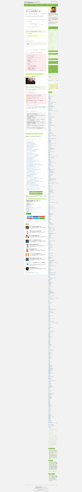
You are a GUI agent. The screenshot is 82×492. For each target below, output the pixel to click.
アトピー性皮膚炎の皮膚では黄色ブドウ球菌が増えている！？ (33, 154)
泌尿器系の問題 (50, 364)
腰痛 (36, 5)
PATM (49, 239)
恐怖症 (49, 307)
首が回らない (49, 266)
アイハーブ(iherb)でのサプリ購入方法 (52, 72)
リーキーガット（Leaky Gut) (51, 295)
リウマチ (49, 377)
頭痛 (31, 5)
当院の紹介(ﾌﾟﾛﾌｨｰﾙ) (32, 4)
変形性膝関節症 (50, 420)
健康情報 (49, 334)
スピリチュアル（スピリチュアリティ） (52, 380)
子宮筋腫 (49, 248)
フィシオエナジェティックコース (29, 106)
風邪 (48, 300)
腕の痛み (49, 159)
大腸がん (49, 289)
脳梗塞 (49, 353)
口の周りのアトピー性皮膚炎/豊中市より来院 (31, 144)
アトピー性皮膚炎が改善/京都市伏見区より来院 (32, 174)
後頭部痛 (49, 303)
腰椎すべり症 (49, 219)
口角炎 (49, 310)
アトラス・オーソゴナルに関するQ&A (52, 178)
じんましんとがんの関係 (29, 148)
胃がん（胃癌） (50, 144)
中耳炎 (49, 131)
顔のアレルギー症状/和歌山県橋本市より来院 (33, 23)
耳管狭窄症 (49, 337)
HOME (26, 4)
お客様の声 (52, 4)
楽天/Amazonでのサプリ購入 (51, 73)
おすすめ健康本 (50, 161)
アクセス (40, 200)
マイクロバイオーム (50, 333)
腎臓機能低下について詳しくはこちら (32, 69)
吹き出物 (49, 323)
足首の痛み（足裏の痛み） (51, 424)
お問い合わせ (47, 4)
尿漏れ (49, 155)
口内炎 (49, 188)
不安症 (49, 360)
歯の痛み (49, 343)
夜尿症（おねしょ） (50, 263)
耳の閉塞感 (49, 277)
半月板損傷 (49, 165)
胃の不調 (49, 273)
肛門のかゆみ (50, 442)
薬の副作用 (49, 340)
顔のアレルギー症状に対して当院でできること (34, 26)
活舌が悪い (54, 440)
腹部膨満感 (49, 270)
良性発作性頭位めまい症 (50, 149)
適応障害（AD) (49, 352)
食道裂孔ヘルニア (50, 185)
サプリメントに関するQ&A (51, 166)
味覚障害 (49, 342)
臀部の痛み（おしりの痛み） (51, 416)
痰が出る (49, 114)
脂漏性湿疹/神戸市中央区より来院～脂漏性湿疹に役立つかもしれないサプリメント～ (36, 181)
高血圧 (49, 359)
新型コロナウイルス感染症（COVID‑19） (52, 135)
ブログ (26, 5)
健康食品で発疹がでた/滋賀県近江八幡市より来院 (32, 146)
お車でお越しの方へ (51, 52)
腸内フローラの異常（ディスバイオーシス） (52, 156)
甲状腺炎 (49, 441)
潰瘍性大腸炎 (49, 119)
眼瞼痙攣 (49, 276)
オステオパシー (50, 296)
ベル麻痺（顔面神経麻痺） (51, 432)
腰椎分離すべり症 (50, 121)
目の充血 (54, 441)
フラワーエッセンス (50, 349)
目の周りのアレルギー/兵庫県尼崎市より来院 (31, 150)
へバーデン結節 (50, 132)
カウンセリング (50, 381)
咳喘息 (49, 134)
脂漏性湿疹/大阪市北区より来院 (30, 175)
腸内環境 (49, 126)
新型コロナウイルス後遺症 (51, 182)
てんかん (49, 347)
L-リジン (49, 236)
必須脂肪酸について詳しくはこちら (32, 61)
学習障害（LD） (50, 336)
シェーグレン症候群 (50, 255)
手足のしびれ (49, 406)
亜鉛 (48, 238)
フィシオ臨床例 (50, 64)
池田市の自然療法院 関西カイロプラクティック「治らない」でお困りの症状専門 (41, 488)
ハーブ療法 (49, 230)
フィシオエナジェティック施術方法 (52, 309)
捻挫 (48, 226)
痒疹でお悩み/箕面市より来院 (30, 176)
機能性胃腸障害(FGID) (50, 191)
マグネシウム (49, 285)
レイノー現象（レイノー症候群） (51, 229)
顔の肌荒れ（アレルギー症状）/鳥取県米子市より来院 (32, 172)
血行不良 (49, 319)
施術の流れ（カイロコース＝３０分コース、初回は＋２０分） (53, 36)
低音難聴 (49, 433)
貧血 (48, 118)
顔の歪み (49, 400)
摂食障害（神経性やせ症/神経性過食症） (52, 272)
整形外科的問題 (50, 396)
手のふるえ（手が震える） (51, 350)
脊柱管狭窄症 (49, 413)
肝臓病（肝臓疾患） (50, 354)
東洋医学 (49, 426)
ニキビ (49, 275)
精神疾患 (49, 242)
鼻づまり (49, 324)
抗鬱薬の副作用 (50, 98)
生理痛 (49, 374)
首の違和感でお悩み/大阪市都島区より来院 (34, 235)
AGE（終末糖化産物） (50, 327)
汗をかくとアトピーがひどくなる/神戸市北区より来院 (32, 156)
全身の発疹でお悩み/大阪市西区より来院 (31, 182)
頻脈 (48, 256)
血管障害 (49, 357)
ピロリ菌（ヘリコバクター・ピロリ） (52, 162)
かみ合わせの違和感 (50, 302)
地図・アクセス (36, 4)
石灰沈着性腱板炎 (50, 154)
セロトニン (49, 205)
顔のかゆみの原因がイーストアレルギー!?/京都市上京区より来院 (34, 169)
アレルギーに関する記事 (31, 27)
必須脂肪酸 (49, 97)
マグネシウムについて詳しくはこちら (32, 59)
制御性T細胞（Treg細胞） (51, 434)
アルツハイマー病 (50, 104)
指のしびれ (49, 139)
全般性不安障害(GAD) (50, 213)
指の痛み (49, 407)
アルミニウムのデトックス (51, 199)
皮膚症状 (49, 384)
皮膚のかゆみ (49, 198)
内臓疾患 (49, 367)
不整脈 (49, 128)
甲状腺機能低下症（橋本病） (51, 393)
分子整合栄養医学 (50, 283)
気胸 (48, 195)
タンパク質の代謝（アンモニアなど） (52, 145)
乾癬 (48, 297)
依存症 (49, 346)
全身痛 (49, 399)
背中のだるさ (55, 442)
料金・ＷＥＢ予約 (42, 4)
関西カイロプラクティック (29, 206)
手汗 (48, 181)
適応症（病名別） (47, 5)
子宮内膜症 (49, 209)
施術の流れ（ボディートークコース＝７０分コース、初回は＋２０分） (53, 42)
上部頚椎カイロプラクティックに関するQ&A (52, 262)
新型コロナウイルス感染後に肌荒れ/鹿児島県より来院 (32, 177)
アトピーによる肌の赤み (29, 152)
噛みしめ (49, 332)
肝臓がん (49, 101)
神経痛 (49, 95)
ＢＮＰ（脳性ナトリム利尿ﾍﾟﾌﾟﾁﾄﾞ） (52, 447)
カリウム (49, 250)
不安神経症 (49, 176)
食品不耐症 (49, 193)
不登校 (49, 329)
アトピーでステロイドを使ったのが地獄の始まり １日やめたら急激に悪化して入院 (35, 178)
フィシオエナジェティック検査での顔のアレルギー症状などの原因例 (36, 24)
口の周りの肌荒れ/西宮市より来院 (30, 145)
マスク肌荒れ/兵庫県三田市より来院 (30, 171)
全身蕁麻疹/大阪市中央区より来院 (30, 153)
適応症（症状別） (52, 5)
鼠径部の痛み (49, 141)
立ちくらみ (49, 252)
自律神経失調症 (50, 387)
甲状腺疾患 (49, 306)
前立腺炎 (55, 434)
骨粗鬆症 (49, 146)
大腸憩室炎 (49, 109)
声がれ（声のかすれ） (50, 293)
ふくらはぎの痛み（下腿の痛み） (51, 125)
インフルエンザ (50, 215)
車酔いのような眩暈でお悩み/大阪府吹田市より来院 (35, 226)
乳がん (49, 201)
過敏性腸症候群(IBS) (50, 370)
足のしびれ (49, 232)
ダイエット (49, 379)
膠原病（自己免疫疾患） (50, 376)
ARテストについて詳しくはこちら (30, 91)
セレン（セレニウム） (50, 115)
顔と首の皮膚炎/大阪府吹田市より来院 (31, 157)
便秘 (48, 389)
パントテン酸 (49, 243)
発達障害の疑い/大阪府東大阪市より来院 (34, 244)
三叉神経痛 (49, 401)
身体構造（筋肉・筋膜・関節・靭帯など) (52, 138)
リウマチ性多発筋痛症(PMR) (51, 172)
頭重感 (49, 316)
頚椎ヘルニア (49, 186)
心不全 (49, 287)
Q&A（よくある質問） (51, 60)
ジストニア (49, 330)
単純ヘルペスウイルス (50, 249)
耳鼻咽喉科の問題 (50, 366)
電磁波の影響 (49, 222)
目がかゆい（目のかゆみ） (51, 312)
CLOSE (43, 21)
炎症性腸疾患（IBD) (50, 105)
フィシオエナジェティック (32, 195)
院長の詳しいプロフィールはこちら (52, 23)
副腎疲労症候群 (50, 394)
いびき (49, 245)
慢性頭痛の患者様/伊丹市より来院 (33, 267)
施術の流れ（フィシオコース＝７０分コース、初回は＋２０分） (53, 38)
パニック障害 (49, 390)
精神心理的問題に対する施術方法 (51, 169)
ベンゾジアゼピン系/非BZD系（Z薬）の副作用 (53, 322)
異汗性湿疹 (52, 441)
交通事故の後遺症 (50, 397)
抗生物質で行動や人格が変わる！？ (30, 147)
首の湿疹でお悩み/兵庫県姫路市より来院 (31, 183)
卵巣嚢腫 (49, 280)
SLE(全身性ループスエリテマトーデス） (52, 265)
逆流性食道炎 (49, 369)
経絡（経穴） (49, 142)
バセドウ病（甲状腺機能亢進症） (51, 148)
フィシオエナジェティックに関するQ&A (52, 102)
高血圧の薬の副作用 (50, 269)
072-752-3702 (54, 1)
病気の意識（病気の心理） (51, 171)
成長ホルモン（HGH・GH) (51, 196)
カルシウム (49, 99)
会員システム (50, 56)
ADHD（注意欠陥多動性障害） (51, 292)
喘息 (48, 305)
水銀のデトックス (50, 246)
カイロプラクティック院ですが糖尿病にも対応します (35, 253)
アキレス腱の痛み (50, 122)
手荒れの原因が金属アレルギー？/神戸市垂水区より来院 (33, 149)
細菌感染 (49, 313)
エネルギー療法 (50, 356)
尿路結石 (49, 168)
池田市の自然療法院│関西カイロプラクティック (32, 2)
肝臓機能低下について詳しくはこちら (32, 67)
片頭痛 (49, 208)
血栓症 (49, 317)
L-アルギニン (49, 124)
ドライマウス (49, 240)
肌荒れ (49, 259)
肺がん (52, 442)
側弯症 (49, 414)
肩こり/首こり (42, 5)
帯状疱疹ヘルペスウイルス (51, 206)
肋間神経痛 (49, 410)
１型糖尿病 (49, 136)
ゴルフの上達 (49, 129)
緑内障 (49, 326)
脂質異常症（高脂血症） (50, 253)
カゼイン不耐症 (50, 218)
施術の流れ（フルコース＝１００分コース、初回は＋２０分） (53, 40)
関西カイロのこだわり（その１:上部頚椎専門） (53, 31)
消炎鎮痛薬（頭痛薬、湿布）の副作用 (52, 179)
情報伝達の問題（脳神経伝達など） (52, 260)
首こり (49, 112)
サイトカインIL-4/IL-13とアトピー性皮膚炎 (31, 151)
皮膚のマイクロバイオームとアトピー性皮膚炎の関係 (32, 155)
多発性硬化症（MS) (50, 189)
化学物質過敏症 (50, 383)
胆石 (48, 225)
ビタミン (49, 158)
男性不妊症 (49, 235)
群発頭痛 (49, 152)
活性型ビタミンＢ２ (50, 440)
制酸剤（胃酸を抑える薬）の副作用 (52, 233)
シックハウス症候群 (50, 108)
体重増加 (52, 433)
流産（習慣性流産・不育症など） (51, 151)
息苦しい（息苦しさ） (50, 286)
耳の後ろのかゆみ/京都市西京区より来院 (31, 143)
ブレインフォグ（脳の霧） (51, 192)
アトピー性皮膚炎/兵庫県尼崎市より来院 (31, 170)
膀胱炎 (49, 228)
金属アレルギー (50, 290)
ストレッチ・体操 (50, 223)
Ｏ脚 (48, 421)
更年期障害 (49, 373)
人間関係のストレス (50, 175)
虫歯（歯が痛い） (50, 279)
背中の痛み (49, 411)
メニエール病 (49, 391)
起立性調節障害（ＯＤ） (50, 386)
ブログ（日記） (50, 427)
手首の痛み (49, 404)
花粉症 (49, 363)
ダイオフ (49, 173)
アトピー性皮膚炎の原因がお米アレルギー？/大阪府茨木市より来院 (34, 180)
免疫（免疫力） (50, 344)
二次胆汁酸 (55, 432)
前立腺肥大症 (49, 216)
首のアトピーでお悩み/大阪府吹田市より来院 (31, 179)
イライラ (49, 320)
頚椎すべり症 (49, 403)
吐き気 (49, 339)
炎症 (56, 440)
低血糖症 (49, 212)
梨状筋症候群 (49, 417)
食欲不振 (49, 282)
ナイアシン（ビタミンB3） (51, 299)
